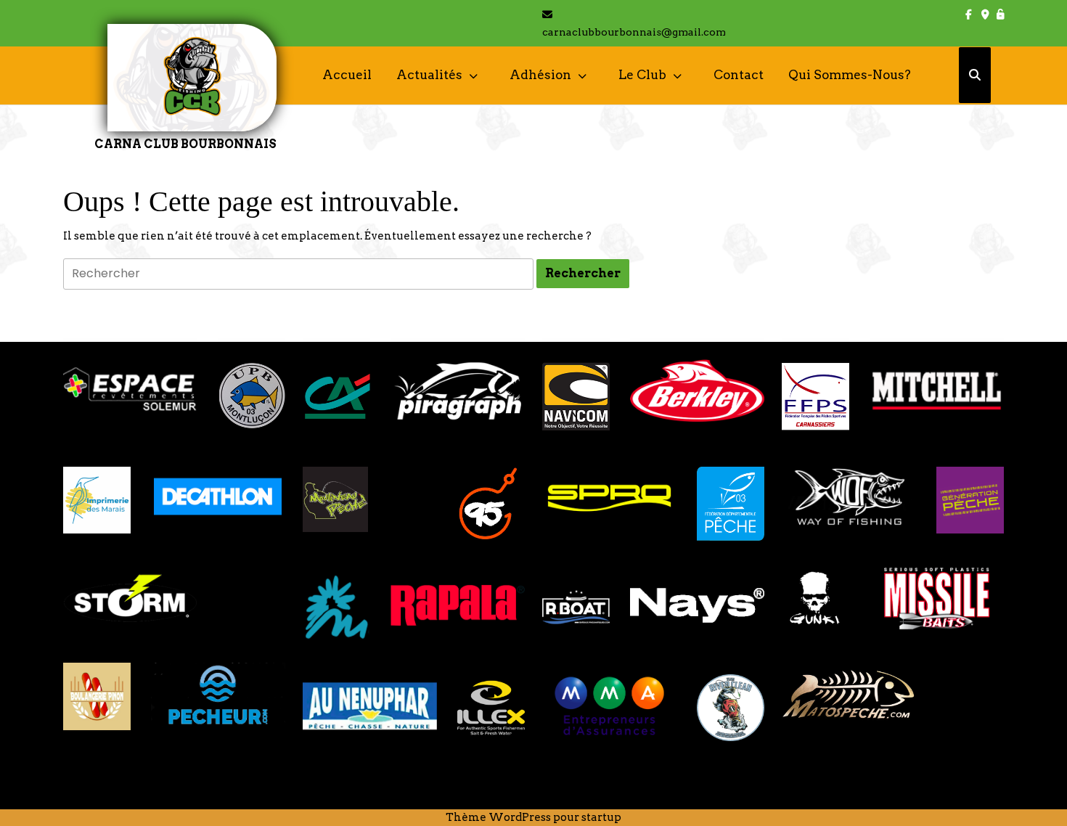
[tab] (582, 273)
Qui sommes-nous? (849, 75)
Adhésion (540, 75)
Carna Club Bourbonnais (185, 144)
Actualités (429, 75)
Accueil (347, 75)
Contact (739, 75)
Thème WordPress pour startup (533, 817)
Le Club (642, 75)
